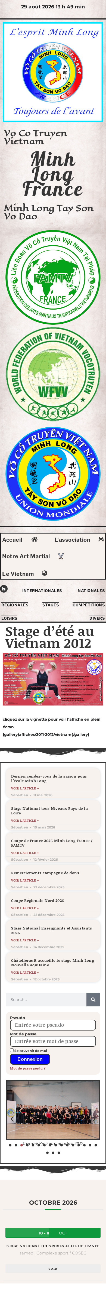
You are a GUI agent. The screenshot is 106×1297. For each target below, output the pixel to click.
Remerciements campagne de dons (45, 873)
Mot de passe (23, 1034)
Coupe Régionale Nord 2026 (37, 900)
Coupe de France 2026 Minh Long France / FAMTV (52, 843)
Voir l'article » (25, 788)
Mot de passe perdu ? (27, 1068)
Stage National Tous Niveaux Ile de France (53, 1246)
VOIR (53, 1268)
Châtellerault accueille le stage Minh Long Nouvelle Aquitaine (52, 962)
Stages (50, 605)
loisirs (9, 618)
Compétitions (89, 605)
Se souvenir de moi (30, 1050)
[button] (12, 1119)
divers (97, 618)
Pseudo (17, 1018)
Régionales (14, 605)
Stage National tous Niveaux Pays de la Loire (49, 810)
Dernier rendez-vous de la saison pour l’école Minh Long (49, 778)
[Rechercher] (93, 999)
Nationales (91, 590)
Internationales (42, 590)
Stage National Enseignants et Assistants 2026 (51, 930)
